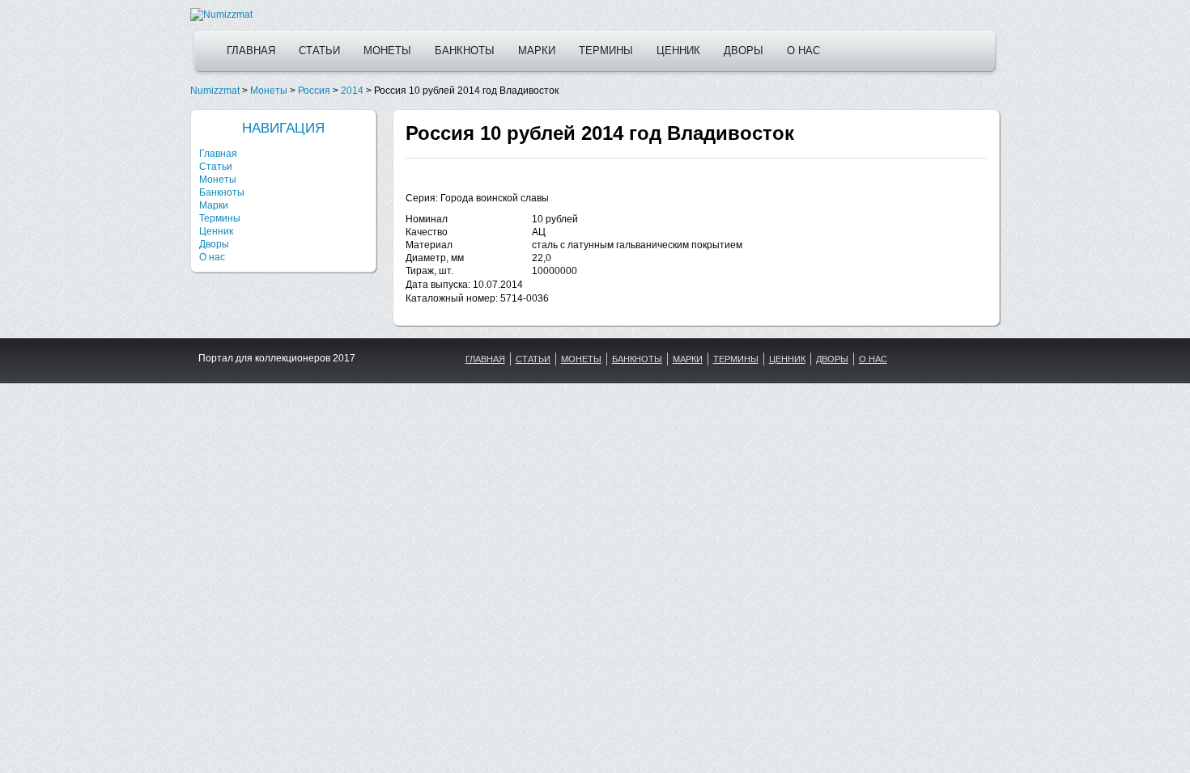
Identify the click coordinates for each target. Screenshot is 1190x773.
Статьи (319, 50)
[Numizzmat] (221, 14)
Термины (606, 50)
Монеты (387, 50)
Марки (536, 50)
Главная (251, 50)
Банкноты (465, 50)
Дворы (743, 50)
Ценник (678, 50)
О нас (803, 50)
